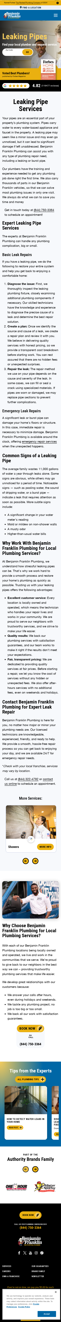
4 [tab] (32, 1142)
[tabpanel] (25, 1113)
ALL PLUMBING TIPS (28, 1079)
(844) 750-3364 (44, 210)
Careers (6, 1271)
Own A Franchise (11, 1276)
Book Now (27, 1028)
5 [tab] (35, 1142)
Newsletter (38, 1276)
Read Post (13, 1128)
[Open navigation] (56, 15)
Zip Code (9, 50)
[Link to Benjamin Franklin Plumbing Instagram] (36, 1253)
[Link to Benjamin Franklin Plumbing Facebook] (19, 1253)
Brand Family (38, 1271)
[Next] (35, 861)
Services (6, 1266)
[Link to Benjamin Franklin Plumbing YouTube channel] (30, 1253)
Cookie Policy (24, 1307)
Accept (47, 1314)
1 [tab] (21, 1142)
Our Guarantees (40, 1266)
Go (27, 52)
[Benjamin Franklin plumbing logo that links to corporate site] (11, 15)
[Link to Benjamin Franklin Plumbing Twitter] (25, 1253)
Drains (57, 1128)
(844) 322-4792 (28, 779)
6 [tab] (39, 1142)
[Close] (56, 1292)
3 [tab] (28, 1142)
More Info (45, 846)
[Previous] (26, 861)
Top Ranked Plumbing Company (28, 3)
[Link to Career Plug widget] (42, 1253)
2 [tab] (24, 1142)
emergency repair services (39, 441)
